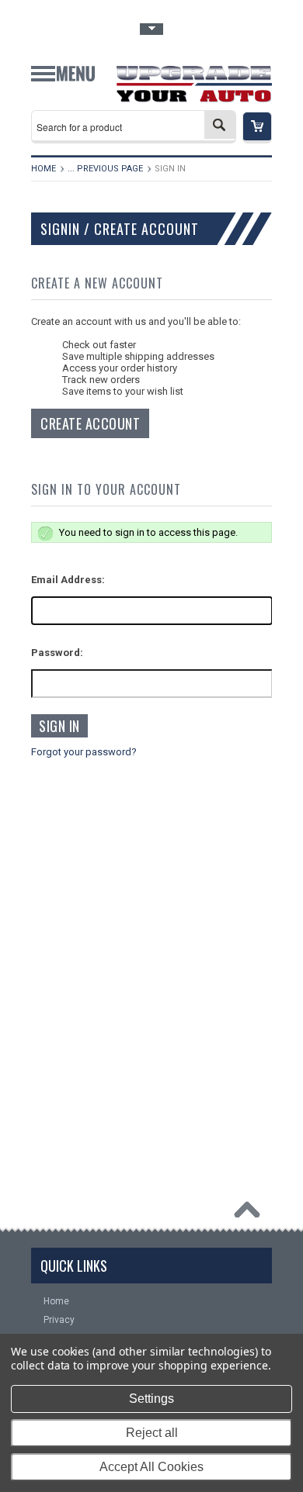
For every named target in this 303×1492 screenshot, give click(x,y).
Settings (151, 1398)
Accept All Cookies (151, 1466)
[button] (257, 127)
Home (43, 169)
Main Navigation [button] (63, 79)
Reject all (152, 1432)
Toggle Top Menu (151, 29)
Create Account (90, 423)
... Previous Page (105, 169)
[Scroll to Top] (251, 1213)
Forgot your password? (84, 752)
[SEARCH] (219, 125)
